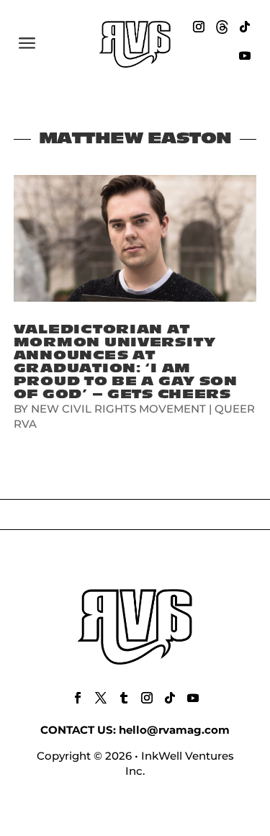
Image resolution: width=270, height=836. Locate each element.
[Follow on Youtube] (244, 55)
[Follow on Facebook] (77, 697)
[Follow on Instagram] (198, 26)
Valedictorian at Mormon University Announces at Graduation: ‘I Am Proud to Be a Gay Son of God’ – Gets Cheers (126, 362)
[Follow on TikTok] (244, 26)
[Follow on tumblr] (123, 697)
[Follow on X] (100, 697)
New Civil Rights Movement (118, 408)
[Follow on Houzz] (221, 26)
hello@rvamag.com (174, 730)
